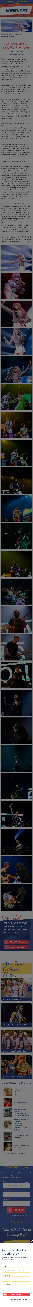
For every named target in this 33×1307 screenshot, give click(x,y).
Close (31, 1241)
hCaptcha (27, 1299)
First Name (6, 1275)
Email (4, 1266)
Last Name (6, 1284)
